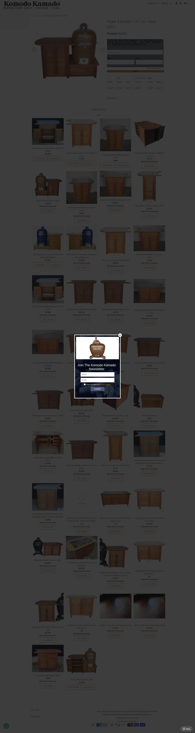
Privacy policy (105, 385)
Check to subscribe (93, 384)
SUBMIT (97, 389)
